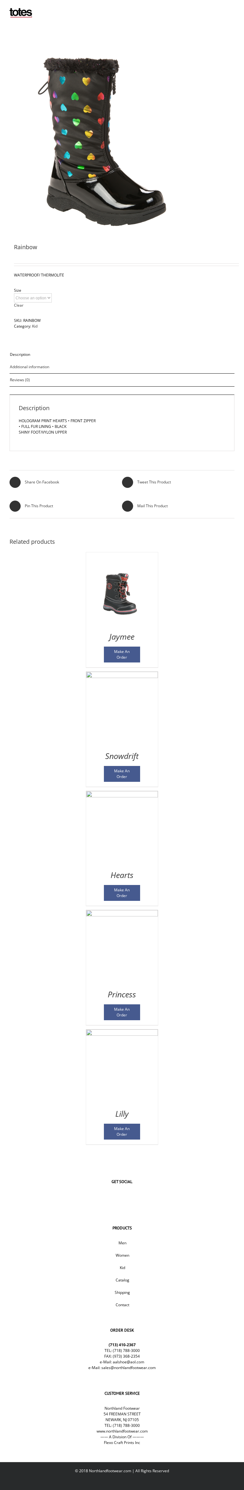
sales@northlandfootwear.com (128, 1367)
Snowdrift (122, 755)
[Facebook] (102, 1197)
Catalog (122, 1280)
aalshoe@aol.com (128, 1362)
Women (122, 1255)
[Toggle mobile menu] (231, 9)
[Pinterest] (141, 1197)
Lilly (122, 1113)
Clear (19, 305)
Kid (34, 326)
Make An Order (122, 654)
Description (20, 354)
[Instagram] (131, 1197)
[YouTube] (122, 1197)
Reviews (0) (20, 379)
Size (17, 290)
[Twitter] (112, 1197)
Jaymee (121, 636)
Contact (122, 1304)
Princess (122, 994)
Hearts (122, 874)
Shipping (122, 1292)
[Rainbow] (122, 138)
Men (122, 1243)
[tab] (122, 354)
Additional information (29, 366)
